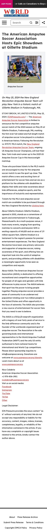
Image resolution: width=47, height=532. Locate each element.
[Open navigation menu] (4, 22)
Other (4, 400)
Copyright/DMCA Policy (16, 528)
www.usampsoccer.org (12, 364)
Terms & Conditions (35, 522)
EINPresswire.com (16, 117)
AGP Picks (6, 4)
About (12, 517)
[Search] (31, 22)
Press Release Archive (27, 517)
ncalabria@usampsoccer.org (15, 380)
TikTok (5, 397)
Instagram (7, 390)
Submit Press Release (14, 522)
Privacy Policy (35, 528)
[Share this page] (43, 22)
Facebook (6, 386)
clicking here (38, 205)
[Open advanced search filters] (37, 22)
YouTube (6, 393)
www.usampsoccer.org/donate (27, 357)
